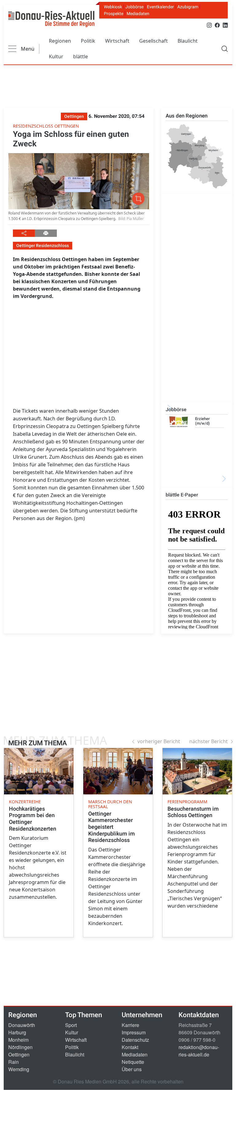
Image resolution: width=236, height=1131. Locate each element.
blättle (80, 56)
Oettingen (19, 1054)
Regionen (60, 40)
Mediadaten (138, 13)
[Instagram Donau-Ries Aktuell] (209, 24)
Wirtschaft (117, 40)
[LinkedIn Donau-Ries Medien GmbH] (225, 24)
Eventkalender (160, 6)
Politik (88, 40)
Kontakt (130, 1047)
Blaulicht (188, 40)
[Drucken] (46, 233)
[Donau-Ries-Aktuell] (51, 19)
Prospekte (113, 13)
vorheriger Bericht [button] (158, 741)
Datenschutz (135, 1039)
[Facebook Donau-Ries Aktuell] (217, 24)
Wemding (18, 1069)
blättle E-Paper (182, 495)
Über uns (132, 1069)
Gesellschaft (153, 40)
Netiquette (133, 1061)
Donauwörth (21, 1025)
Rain (13, 1061)
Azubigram (187, 6)
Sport (71, 1025)
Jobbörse (134, 6)
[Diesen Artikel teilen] (24, 233)
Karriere (130, 1025)
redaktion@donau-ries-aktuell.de (199, 1051)
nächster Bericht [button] (208, 741)
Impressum (134, 1032)
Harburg (17, 1032)
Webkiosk (113, 6)
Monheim (18, 1039)
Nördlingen (20, 1047)
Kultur (56, 56)
